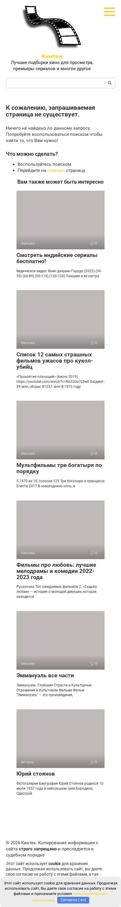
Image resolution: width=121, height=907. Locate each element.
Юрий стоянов (35, 773)
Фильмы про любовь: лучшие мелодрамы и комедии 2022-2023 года (56, 571)
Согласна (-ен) (73, 900)
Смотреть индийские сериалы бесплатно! (57, 258)
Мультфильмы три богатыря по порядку (59, 468)
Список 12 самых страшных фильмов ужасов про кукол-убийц (54, 360)
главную (56, 170)
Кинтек (52, 56)
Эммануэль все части (45, 675)
